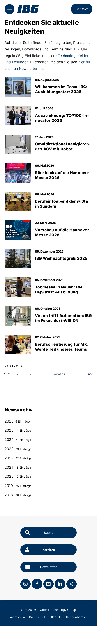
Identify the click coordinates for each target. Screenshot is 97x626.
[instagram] (25, 584)
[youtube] (48, 584)
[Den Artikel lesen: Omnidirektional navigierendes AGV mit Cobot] (18, 144)
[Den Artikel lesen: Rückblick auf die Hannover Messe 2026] (18, 172)
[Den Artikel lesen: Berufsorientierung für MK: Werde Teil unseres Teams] (18, 344)
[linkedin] (60, 584)
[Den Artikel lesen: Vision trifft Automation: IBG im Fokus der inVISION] (18, 316)
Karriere (48, 550)
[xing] (71, 584)
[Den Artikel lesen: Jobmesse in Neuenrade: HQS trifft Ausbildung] (18, 287)
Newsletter (48, 567)
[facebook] (37, 584)
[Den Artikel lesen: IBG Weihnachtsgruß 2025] (18, 258)
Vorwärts (59, 374)
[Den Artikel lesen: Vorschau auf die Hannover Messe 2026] (18, 230)
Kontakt (82, 9)
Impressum (17, 617)
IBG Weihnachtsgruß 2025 (61, 258)
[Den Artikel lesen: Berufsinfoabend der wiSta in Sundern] (18, 201)
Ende (90, 374)
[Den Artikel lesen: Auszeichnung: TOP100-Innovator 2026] (18, 115)
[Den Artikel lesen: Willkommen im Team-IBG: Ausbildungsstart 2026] (18, 87)
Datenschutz (38, 617)
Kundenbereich (77, 617)
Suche (48, 532)
